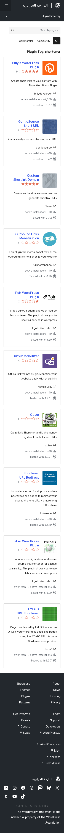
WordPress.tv (49, 732)
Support (55, 720)
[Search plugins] (12, 30)
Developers (53, 726)
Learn (56, 714)
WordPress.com (48, 744)
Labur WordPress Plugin (26, 543)
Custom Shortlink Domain (26, 177)
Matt (55, 750)
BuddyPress (50, 763)
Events (25, 720)
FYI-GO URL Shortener (28, 611)
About (56, 683)
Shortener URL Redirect (29, 475)
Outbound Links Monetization (27, 236)
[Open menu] (5, 5)
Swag (24, 732)
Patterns (24, 702)
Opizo (34, 414)
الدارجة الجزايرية (42, 779)
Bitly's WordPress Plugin (25, 65)
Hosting (55, 696)
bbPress (53, 757)
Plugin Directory (51, 16)
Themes (25, 690)
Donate (23, 726)
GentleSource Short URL (28, 123)
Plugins (25, 696)
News (56, 690)
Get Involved (21, 714)
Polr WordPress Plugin (27, 295)
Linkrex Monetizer (25, 356)
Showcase (23, 683)
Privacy (55, 702)
